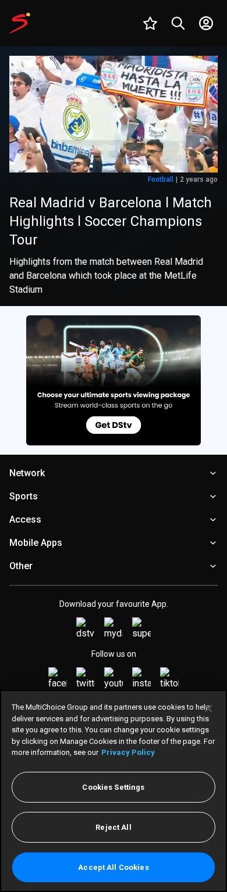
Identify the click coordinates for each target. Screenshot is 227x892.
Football (160, 179)
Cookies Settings (113, 787)
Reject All (113, 827)
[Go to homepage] (19, 23)
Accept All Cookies (113, 867)
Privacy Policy (128, 752)
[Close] (208, 708)
